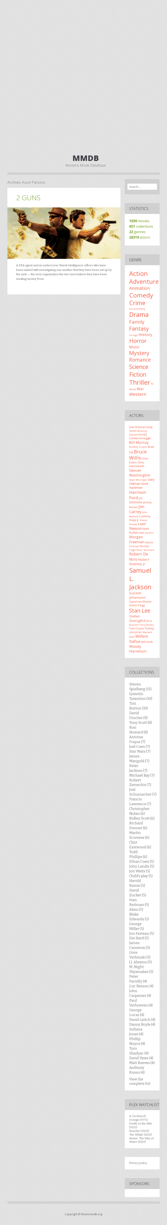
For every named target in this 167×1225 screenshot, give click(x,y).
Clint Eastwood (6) (140, 844)
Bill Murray (139, 442)
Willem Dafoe (138, 639)
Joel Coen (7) (139, 746)
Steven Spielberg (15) (140, 686)
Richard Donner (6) (138, 825)
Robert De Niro (138, 556)
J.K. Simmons (136, 500)
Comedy (141, 295)
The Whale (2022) (140, 1134)
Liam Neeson (137, 526)
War (140, 388)
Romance (140, 359)
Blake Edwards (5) (139, 916)
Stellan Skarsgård (137, 618)
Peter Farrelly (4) (138, 978)
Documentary (137, 308)
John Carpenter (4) (140, 993)
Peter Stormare (145, 550)
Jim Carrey (136, 509)
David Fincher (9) (138, 715)
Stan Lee (139, 610)
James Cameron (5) (139, 945)
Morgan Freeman (137, 539)
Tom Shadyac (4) (139, 1050)
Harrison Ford (137, 494)
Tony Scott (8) (140, 722)
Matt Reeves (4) (142, 1063)
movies (139, 221)
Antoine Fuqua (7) (137, 739)
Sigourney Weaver (140, 601)
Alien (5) (136, 909)
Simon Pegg (137, 605)
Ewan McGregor (138, 479)
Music (134, 346)
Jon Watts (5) (139, 871)
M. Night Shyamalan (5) (141, 969)
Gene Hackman (138, 486)
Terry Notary (147, 624)
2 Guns (28, 197)
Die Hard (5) (139, 938)
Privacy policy (138, 1163)
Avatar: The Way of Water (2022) (141, 1140)
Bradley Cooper (138, 446)
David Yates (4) (141, 1058)
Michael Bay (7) (142, 775)
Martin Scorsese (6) (139, 835)
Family (136, 321)
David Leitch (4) (142, 1019)
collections (141, 226)
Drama (139, 314)
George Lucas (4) (136, 1012)
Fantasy (139, 328)
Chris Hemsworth (136, 464)
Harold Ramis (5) (137, 883)
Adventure (144, 281)
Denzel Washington (139, 473)
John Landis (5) (141, 866)
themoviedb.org (91, 1214)
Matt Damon (146, 532)
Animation (139, 288)
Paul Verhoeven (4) (141, 1002)
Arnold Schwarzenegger (140, 436)
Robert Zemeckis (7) (140, 782)
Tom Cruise (136, 628)
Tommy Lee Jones (141, 630)
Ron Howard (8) (138, 729)
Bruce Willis (138, 454)
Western (137, 394)
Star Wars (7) (139, 751)
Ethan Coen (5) (141, 861)
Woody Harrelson (138, 649)
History (145, 334)
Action (138, 273)
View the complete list (139, 1081)
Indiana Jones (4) (136, 1031)
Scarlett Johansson (137, 595)
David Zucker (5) (137, 892)
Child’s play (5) (141, 876)
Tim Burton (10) (138, 705)
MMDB (85, 158)
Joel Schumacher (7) (143, 791)
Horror (138, 341)
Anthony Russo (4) (137, 1070)
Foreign (133, 335)
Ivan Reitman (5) (139, 902)
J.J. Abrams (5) (140, 962)
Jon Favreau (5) (141, 933)
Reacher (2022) (139, 1131)
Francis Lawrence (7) (140, 801)
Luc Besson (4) (141, 986)
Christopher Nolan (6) (139, 811)
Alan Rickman (137, 427)
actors (139, 237)
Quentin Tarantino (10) (140, 696)
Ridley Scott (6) (142, 818)
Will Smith (147, 642)
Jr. (138, 520)
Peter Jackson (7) (138, 768)
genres (137, 231)
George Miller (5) (136, 926)
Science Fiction (138, 370)
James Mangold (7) (139, 758)
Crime (137, 303)
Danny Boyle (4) (142, 1024)
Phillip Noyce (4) (137, 1041)
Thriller (139, 382)
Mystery (139, 353)
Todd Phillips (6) (138, 854)
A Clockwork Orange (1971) (138, 1117)
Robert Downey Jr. (139, 561)
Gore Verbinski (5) (139, 954)
